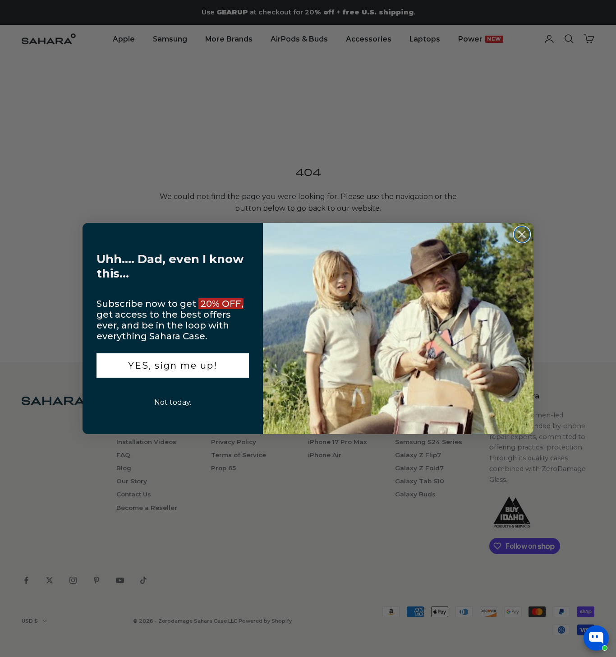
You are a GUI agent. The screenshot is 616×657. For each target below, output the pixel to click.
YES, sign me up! (172, 365)
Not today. (172, 402)
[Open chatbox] (596, 638)
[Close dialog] (522, 234)
